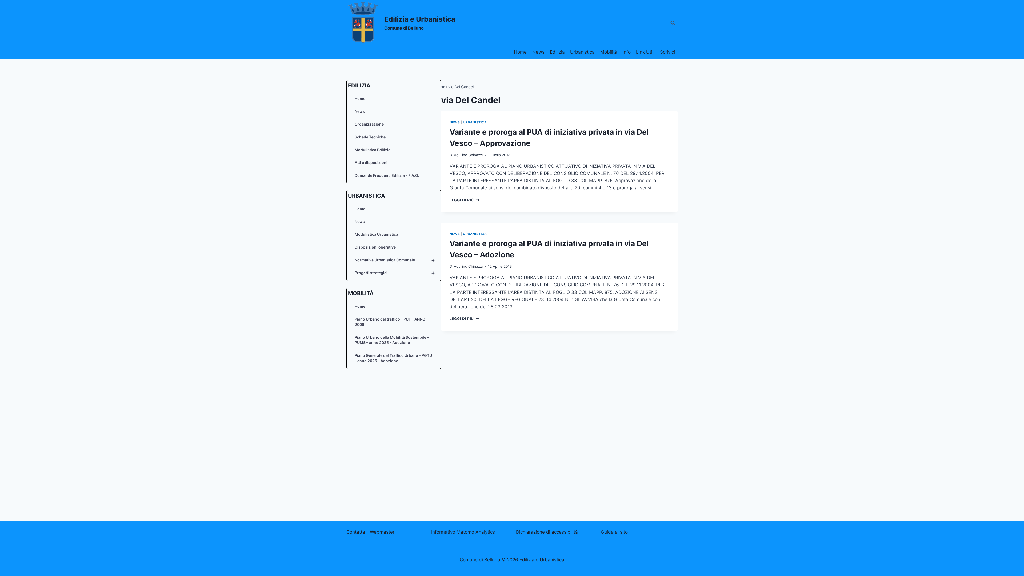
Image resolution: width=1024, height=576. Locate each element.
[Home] (443, 87)
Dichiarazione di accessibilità (547, 532)
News (538, 52)
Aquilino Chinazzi (468, 155)
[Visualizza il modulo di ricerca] (673, 23)
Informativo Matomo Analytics (463, 532)
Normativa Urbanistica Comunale (395, 260)
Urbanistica (582, 52)
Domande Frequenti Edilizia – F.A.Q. (387, 175)
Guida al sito (614, 532)
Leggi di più (464, 200)
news (455, 122)
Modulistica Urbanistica (376, 234)
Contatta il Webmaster (370, 532)
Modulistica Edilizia (372, 149)
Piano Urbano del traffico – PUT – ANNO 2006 (390, 322)
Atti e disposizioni (371, 162)
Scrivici (667, 52)
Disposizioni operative (375, 247)
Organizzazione (369, 124)
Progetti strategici (395, 273)
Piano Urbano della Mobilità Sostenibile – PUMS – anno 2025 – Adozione (392, 340)
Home (520, 52)
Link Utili (645, 52)
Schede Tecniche (370, 137)
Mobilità (608, 52)
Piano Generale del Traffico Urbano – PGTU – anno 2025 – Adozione (393, 358)
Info (627, 52)
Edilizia (557, 52)
